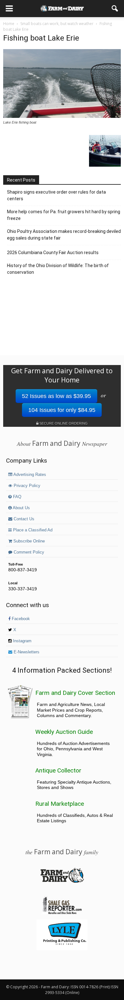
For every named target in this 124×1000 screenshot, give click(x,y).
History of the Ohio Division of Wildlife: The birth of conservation (58, 269)
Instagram (21, 641)
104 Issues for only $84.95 (61, 410)
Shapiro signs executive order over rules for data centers (56, 195)
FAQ (16, 497)
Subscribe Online (28, 541)
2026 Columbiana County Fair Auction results (53, 252)
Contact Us (23, 519)
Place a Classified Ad (32, 530)
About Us (21, 508)
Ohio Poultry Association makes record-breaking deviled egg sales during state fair (64, 234)
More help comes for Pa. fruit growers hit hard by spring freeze (63, 215)
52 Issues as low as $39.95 (56, 396)
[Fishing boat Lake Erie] (62, 116)
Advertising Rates (29, 474)
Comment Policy (28, 552)
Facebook (20, 619)
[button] (115, 8)
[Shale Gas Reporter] (62, 913)
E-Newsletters (25, 652)
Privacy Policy (26, 486)
